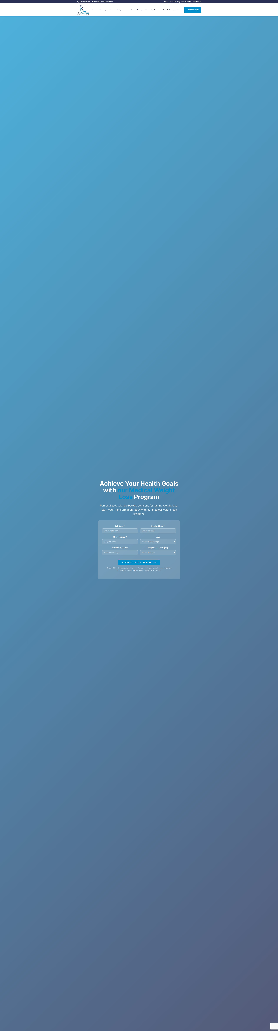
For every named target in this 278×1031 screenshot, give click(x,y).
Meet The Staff (170, 2)
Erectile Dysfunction (153, 10)
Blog (178, 2)
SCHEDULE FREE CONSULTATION (139, 562)
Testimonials (186, 2)
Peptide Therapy (169, 10)
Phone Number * (120, 537)
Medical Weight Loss (118, 10)
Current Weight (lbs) (120, 548)
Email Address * (158, 526)
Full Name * (120, 526)
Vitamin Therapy (137, 10)
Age (158, 537)
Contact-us (196, 2)
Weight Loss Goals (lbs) (158, 548)
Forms (180, 10)
